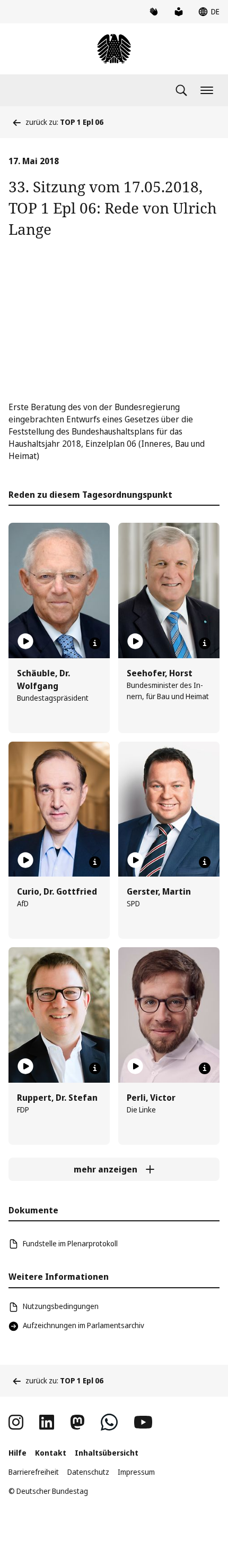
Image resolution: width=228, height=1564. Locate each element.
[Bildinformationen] (95, 643)
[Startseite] (114, 49)
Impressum (136, 1472)
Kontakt (50, 1453)
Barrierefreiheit (33, 1472)
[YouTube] (143, 1422)
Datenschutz (88, 1472)
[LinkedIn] (46, 1422)
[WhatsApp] (109, 1422)
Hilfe (17, 1453)
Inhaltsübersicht (106, 1453)
